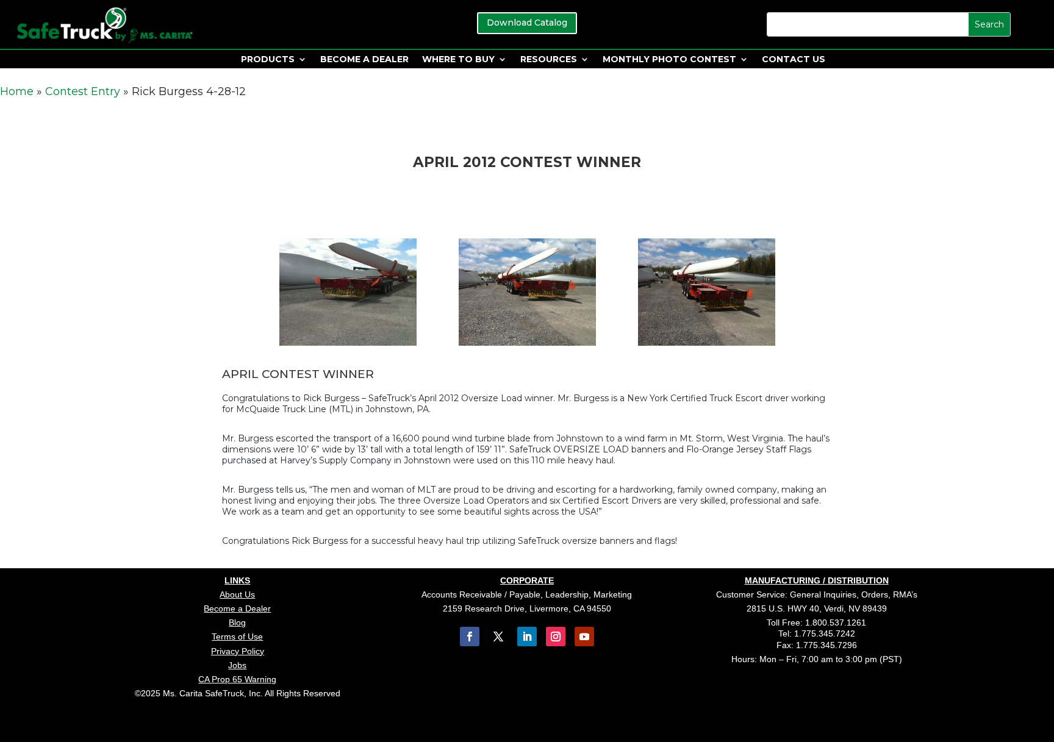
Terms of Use (237, 636)
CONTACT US (793, 60)
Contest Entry (82, 91)
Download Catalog (527, 22)
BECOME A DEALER (364, 60)
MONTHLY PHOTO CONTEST (669, 60)
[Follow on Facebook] (469, 636)
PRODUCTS (268, 60)
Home (17, 91)
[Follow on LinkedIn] (527, 636)
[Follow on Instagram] (555, 636)
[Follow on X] (498, 636)
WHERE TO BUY (458, 60)
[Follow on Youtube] (584, 636)
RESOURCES (548, 60)
